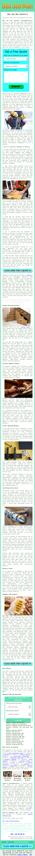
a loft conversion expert (15, 753)
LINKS (17, 11)
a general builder (24, 754)
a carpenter (6, 754)
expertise (12, 170)
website (18, 212)
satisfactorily (16, 260)
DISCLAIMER (30, 11)
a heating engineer (10, 759)
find (7, 671)
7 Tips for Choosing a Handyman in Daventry (16, 146)
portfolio (17, 201)
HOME (13, 11)
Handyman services (8, 275)
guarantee (11, 248)
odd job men (25, 287)
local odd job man (13, 656)
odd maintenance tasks (19, 690)
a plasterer (25, 764)
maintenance (17, 642)
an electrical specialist (19, 756)
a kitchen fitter (24, 760)
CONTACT (25, 11)
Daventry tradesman (8, 163)
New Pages (11, 842)
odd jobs (18, 617)
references (17, 174)
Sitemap (4, 842)
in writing (15, 244)
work (15, 207)
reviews (14, 167)
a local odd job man (25, 686)
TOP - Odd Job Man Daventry (11, 821)
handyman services (8, 659)
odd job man (6, 37)
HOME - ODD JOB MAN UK (17, 834)
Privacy (31, 842)
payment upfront (25, 222)
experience (13, 178)
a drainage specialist (16, 757)
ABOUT (21, 11)
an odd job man (7, 430)
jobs (14, 149)
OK (31, 855)
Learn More (22, 855)
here (4, 691)
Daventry (29, 275)
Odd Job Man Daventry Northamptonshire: (18, 20)
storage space (25, 327)
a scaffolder (13, 765)
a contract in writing (15, 233)
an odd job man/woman (13, 251)
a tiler (12, 762)
